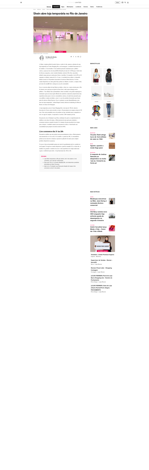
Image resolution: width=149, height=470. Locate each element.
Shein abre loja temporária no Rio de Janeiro (56, 9)
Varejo (43, 9)
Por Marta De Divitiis (51, 57)
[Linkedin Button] (76, 56)
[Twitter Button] (71, 56)
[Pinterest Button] (78, 56)
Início (34, 9)
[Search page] (125, 2)
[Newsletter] (122, 2)
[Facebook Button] (73, 56)
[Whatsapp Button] (80, 56)
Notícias (39, 9)
